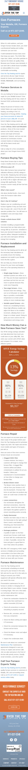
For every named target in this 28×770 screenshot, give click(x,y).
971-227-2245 (17, 31)
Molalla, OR (11, 24)
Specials (22, 759)
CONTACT (14, 763)
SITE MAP (22, 763)
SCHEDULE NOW (14, 35)
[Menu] (24, 13)
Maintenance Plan (7, 645)
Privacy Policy (22, 765)
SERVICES (6, 759)
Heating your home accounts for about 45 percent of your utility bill (13, 116)
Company (6, 763)
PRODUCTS (14, 759)
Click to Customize (14, 415)
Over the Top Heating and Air (10, 73)
